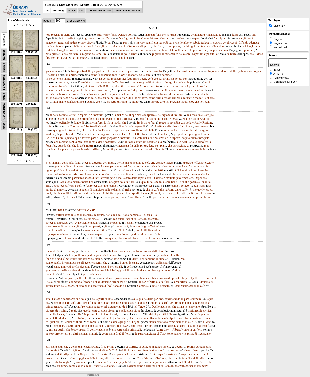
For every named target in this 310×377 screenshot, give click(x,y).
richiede (141, 115)
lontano (88, 170)
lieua (146, 138)
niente (152, 50)
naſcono (169, 189)
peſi (79, 186)
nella (64, 286)
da (240, 38)
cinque (78, 215)
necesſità (195, 115)
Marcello (103, 126)
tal (123, 170)
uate (48, 299)
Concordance (4, 111)
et (178, 326)
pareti (96, 226)
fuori (235, 35)
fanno (133, 270)
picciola (88, 346)
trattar (153, 303)
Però (109, 119)
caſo (124, 119)
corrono (55, 226)
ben (68, 134)
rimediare (187, 178)
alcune (116, 46)
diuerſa (123, 126)
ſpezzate (188, 163)
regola (167, 98)
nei (128, 219)
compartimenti (184, 286)
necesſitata (97, 286)
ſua (152, 122)
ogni (202, 346)
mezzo (67, 226)
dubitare (201, 46)
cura (113, 134)
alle (214, 46)
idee (121, 82)
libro (136, 78)
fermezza (68, 251)
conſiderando (172, 299)
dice (162, 101)
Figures (4, 67)
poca (138, 166)
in (116, 50)
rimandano (212, 35)
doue (56, 98)
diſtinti (60, 215)
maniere (88, 215)
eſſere (194, 138)
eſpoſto (105, 90)
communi (196, 299)
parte (147, 122)
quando (113, 58)
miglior (204, 130)
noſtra (89, 145)
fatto (100, 306)
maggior (105, 134)
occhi (133, 38)
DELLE (81, 210)
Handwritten (4, 82)
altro (187, 350)
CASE (91, 210)
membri (83, 333)
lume (161, 259)
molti (164, 90)
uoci (98, 193)
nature (221, 46)
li (94, 255)
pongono (53, 234)
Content (4, 55)
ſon (115, 219)
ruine (65, 94)
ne (123, 71)
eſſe (90, 251)
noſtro (81, 306)
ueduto (144, 130)
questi (69, 326)
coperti (81, 329)
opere (144, 50)
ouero (87, 50)
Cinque (195, 354)
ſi (152, 42)
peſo (128, 251)
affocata (200, 174)
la (168, 35)
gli (127, 38)
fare (121, 38)
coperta (185, 354)
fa (108, 122)
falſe (77, 46)
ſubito (149, 94)
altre (166, 86)
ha (100, 78)
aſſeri (151, 226)
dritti (99, 35)
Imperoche (119, 130)
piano (67, 35)
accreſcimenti (74, 50)
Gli (177, 170)
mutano (201, 166)
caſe (148, 75)
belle (95, 299)
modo (121, 50)
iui (63, 38)
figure (49, 170)
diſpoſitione (111, 286)
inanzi (113, 314)
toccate (179, 86)
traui (143, 219)
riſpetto (193, 278)
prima (55, 54)
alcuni (94, 222)
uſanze (121, 358)
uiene (191, 306)
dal (190, 362)
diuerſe (199, 318)
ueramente (155, 322)
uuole (142, 318)
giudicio (217, 42)
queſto (179, 38)
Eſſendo (243, 42)
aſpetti (173, 318)
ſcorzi (183, 170)
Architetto (87, 82)
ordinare (73, 54)
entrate (172, 326)
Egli (132, 318)
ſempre (176, 98)
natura (201, 35)
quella (86, 310)
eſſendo (160, 163)
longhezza (82, 58)
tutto (150, 182)
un (55, 149)
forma (60, 314)
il (62, 35)
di (141, 46)
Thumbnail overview (99, 10)
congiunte (150, 333)
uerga (191, 174)
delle (95, 54)
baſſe (185, 189)
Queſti (175, 255)
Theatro (89, 126)
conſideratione (75, 101)
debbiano (106, 75)
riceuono (85, 266)
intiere (169, 163)
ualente (158, 178)
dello (196, 119)
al (86, 86)
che (177, 42)
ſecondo (87, 282)
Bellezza (108, 86)
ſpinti (223, 38)
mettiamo (133, 278)
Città (118, 333)
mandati (150, 35)
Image (72, 10)
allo (183, 98)
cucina (110, 366)
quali (114, 215)
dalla (124, 350)
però (48, 54)
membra (198, 90)
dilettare (103, 186)
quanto (138, 142)
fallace (205, 42)
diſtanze (191, 166)
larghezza (61, 58)
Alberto (176, 329)
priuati (158, 82)
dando (77, 122)
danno (61, 193)
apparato (79, 71)
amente (155, 101)
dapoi (165, 193)
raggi (61, 42)
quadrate (74, 170)
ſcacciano (145, 255)
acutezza (223, 50)
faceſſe (98, 366)
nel (124, 78)
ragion (115, 182)
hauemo (96, 90)
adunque (254, 42)
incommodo (69, 262)
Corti (150, 326)
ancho (126, 90)
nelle (180, 82)
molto (67, 78)
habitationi (96, 274)
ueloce (90, 174)
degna (85, 303)
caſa (60, 346)
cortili (183, 326)
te (47, 94)
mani (146, 278)
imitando (64, 98)
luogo (73, 90)
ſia (201, 54)
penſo (176, 46)
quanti (164, 318)
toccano (55, 35)
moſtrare (151, 318)
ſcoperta (102, 354)
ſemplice (187, 358)
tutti (65, 333)
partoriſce (78, 178)
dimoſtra (203, 142)
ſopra (211, 71)
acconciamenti (93, 262)
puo (246, 50)
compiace (98, 189)
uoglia (158, 42)
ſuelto (89, 186)
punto (65, 149)
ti (46, 329)
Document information (128, 10)
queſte (190, 193)
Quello (156, 306)
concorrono (56, 333)
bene (48, 86)
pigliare (156, 54)
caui (178, 322)
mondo (78, 282)
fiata (125, 58)
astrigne (209, 115)
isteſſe (109, 193)
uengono (51, 42)
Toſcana (147, 215)
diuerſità (97, 163)
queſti (127, 322)
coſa (128, 170)
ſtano (49, 251)
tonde (105, 170)
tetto (55, 318)
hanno (106, 98)
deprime (138, 90)
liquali (125, 163)
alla (254, 35)
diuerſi (96, 178)
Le (183, 166)
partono (135, 234)
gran (122, 251)
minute (176, 166)
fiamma (130, 174)
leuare (60, 119)
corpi (196, 170)
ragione (140, 42)
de (224, 42)
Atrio (78, 222)
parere (76, 149)
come (106, 35)
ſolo (189, 50)
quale (240, 71)
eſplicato (209, 54)
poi (130, 35)
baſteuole (155, 166)
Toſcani (131, 366)
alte (162, 189)
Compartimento (149, 86)
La (102, 166)
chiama (113, 322)
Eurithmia (187, 71)
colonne (115, 189)
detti (151, 350)
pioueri (54, 322)
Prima (147, 358)
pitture (144, 145)
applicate (119, 193)
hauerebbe (187, 130)
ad (197, 346)
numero (61, 189)
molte (189, 90)
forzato (86, 138)
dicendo (174, 94)
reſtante (161, 126)
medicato (83, 142)
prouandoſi (89, 46)
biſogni (190, 46)
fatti (160, 170)
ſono (113, 35)
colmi (64, 310)
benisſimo (179, 126)
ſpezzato (165, 38)
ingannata (123, 145)
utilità (56, 251)
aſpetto (144, 38)
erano (100, 362)
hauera (77, 182)
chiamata (185, 197)
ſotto (136, 238)
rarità (173, 35)
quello (147, 46)
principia (180, 303)
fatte (151, 145)
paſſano (184, 366)
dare (50, 119)
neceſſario (136, 197)
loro (48, 35)
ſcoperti (132, 75)
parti (51, 94)
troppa (109, 166)
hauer (97, 82)
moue (179, 174)
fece (89, 130)
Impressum (93, 375)
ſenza (134, 54)
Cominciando (128, 303)
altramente (133, 46)
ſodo (56, 186)
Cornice (74, 126)
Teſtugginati (119, 270)
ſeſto (129, 78)
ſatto (196, 130)
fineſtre (99, 270)
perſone (158, 299)
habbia (196, 42)
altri (75, 333)
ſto (47, 138)
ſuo (100, 303)
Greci (208, 322)
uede (150, 119)
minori (93, 333)
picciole (209, 163)
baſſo (233, 54)
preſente (175, 101)
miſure (102, 54)
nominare (59, 326)
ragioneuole (195, 310)
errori (104, 178)
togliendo (64, 122)
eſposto (69, 278)
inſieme (168, 130)
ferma (159, 98)
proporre (63, 82)
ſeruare (63, 115)
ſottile (198, 122)
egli (171, 82)
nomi (50, 350)
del (67, 42)
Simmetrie (97, 115)
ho (50, 78)
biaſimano (162, 94)
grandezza (51, 71)
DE (60, 210)
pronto (191, 346)
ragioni (258, 71)
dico (171, 193)
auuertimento (111, 303)
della (194, 35)
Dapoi (195, 54)
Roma (75, 94)
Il (88, 329)
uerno (98, 259)
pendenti (115, 222)
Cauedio (58, 230)
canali (130, 222)
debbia (52, 50)
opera (104, 58)
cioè (191, 101)
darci (155, 286)
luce (116, 166)
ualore (59, 138)
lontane (78, 166)
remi (156, 38)
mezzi (111, 163)
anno (208, 193)
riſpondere (115, 94)
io (166, 46)
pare (171, 42)
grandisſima (62, 259)
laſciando (64, 303)
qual (148, 42)
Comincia (143, 286)
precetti (164, 286)
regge (162, 122)
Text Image (58, 10)
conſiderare (222, 71)
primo (166, 78)
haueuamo (99, 119)
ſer (202, 193)
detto (56, 78)
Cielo (49, 282)
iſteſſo (190, 98)
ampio (166, 346)
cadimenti (98, 230)
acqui (207, 134)
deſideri (163, 50)
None (4, 126)
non (170, 46)
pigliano (76, 350)
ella (79, 314)
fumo (64, 366)
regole (83, 115)
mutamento (171, 54)
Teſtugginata (91, 219)
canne (135, 262)
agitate (88, 38)
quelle (69, 38)
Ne (120, 230)
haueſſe (135, 130)
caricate (147, 251)
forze (167, 270)
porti (208, 278)
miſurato (116, 98)
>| (83, 20)
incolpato (203, 138)
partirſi (95, 138)
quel (118, 119)
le (220, 35)
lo (138, 38)
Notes (4, 96)
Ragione (207, 122)
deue (65, 54)
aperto (178, 346)
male (94, 142)
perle (86, 274)
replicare (116, 78)
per (164, 35)
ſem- (208, 101)
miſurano (179, 90)
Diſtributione (127, 86)
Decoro (92, 86)
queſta (52, 314)
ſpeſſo (151, 115)
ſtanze (86, 259)
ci (202, 115)
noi (133, 326)
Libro (124, 318)
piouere (50, 310)
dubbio (149, 71)
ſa (51, 138)
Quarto (116, 318)
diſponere (117, 282)
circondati (88, 326)
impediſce (125, 166)
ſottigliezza (171, 119)
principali (135, 329)
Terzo (141, 306)
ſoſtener (69, 186)
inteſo (189, 126)
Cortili (123, 75)
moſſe (105, 38)
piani (163, 145)
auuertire (57, 86)
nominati (167, 75)
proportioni (180, 134)
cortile (94, 329)
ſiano (146, 149)
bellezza (116, 71)
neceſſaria (153, 142)
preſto (75, 266)
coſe (55, 46)
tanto (57, 286)
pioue (111, 310)
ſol (59, 149)
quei (196, 38)
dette (148, 178)
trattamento (114, 306)
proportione (99, 71)
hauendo (127, 238)
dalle (130, 126)
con (246, 71)
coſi (165, 42)
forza (48, 145)
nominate (135, 215)
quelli (121, 219)
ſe (50, 126)
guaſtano (51, 270)
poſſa (127, 54)
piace (89, 42)
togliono (150, 259)
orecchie (84, 193)
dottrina (202, 50)
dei (151, 38)
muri (101, 326)
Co (155, 215)
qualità (143, 299)
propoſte (87, 119)
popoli (123, 362)
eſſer (170, 126)
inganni (56, 163)
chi (198, 71)
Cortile (133, 346)
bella (188, 122)
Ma (183, 259)
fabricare (157, 278)
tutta (151, 130)
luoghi (251, 46)
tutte (65, 174)
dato (151, 314)
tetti (73, 310)
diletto (69, 193)
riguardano (204, 333)
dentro (66, 318)
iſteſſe (114, 82)
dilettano (141, 193)
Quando (122, 35)
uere (61, 46)
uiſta (82, 145)
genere (194, 182)
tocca (188, 149)
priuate (176, 278)
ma (112, 50)
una (120, 58)
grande (63, 130)
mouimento (102, 174)
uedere (73, 42)
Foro (199, 329)
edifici (150, 82)
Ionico (185, 186)
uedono (137, 163)
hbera (70, 286)
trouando (94, 94)
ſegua (129, 71)
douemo (204, 126)
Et (171, 50)
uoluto (106, 78)
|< (51, 20)
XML (81, 10)
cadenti (165, 255)
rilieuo (97, 149)
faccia (51, 75)
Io (47, 78)
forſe (177, 130)
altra (158, 115)
